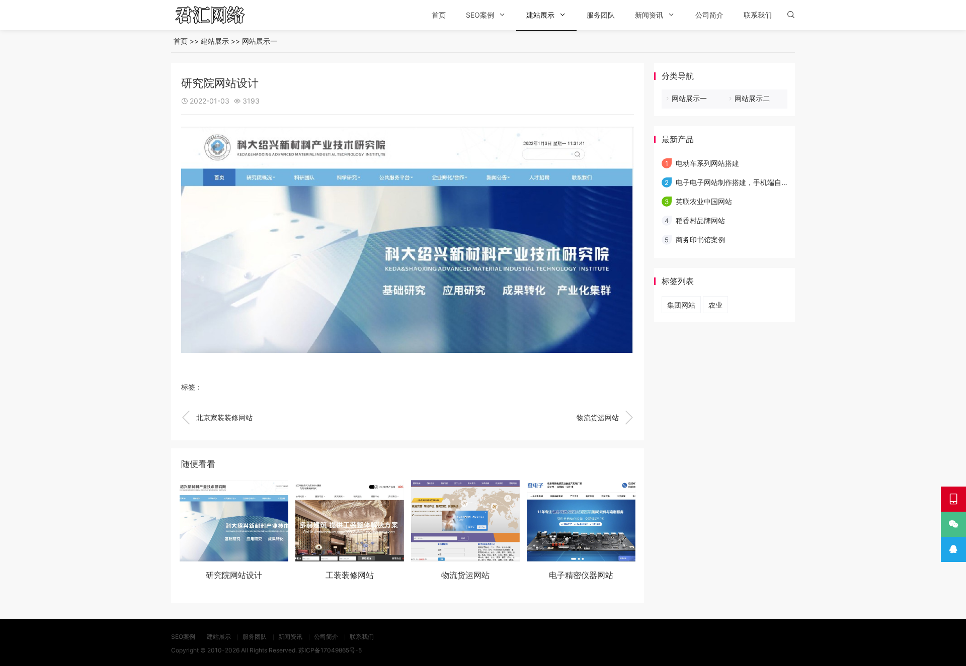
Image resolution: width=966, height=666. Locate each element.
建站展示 (540, 15)
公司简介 (709, 15)
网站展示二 (752, 98)
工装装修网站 (350, 575)
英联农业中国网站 (704, 201)
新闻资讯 (649, 15)
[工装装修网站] (349, 520)
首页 (439, 15)
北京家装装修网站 (217, 417)
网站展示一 (259, 41)
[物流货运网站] (465, 520)
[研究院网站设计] (234, 520)
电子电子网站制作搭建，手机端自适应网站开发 (750, 182)
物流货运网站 (605, 417)
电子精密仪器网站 (581, 575)
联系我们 (758, 15)
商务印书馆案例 (700, 239)
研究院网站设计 (234, 575)
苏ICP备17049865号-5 (330, 650)
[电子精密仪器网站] (581, 520)
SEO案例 (480, 15)
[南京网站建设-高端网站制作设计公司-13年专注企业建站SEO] (224, 15)
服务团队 (601, 15)
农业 (715, 305)
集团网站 (681, 305)
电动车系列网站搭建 (707, 163)
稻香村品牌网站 (700, 220)
